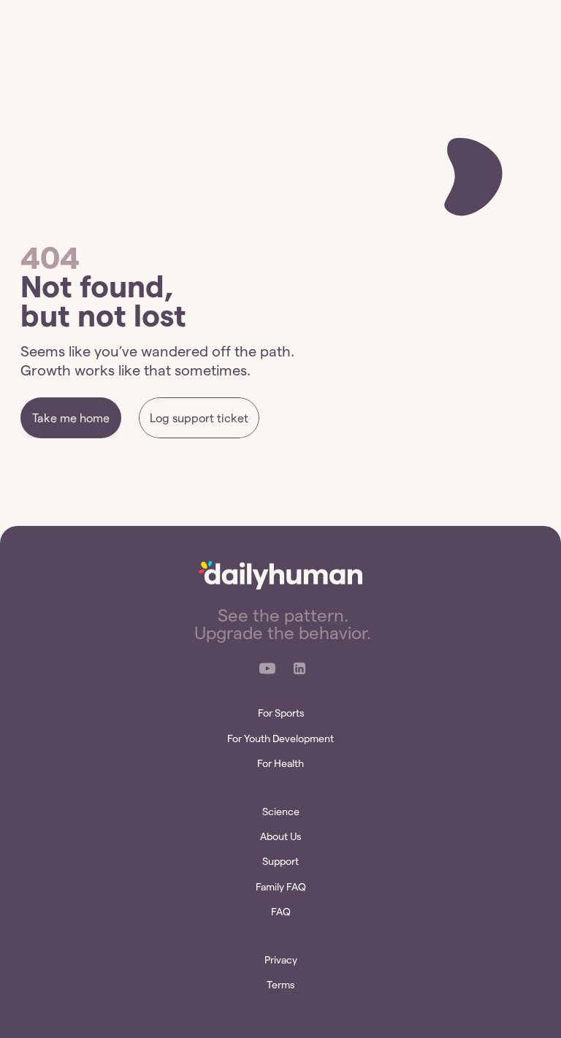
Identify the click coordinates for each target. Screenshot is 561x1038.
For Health (280, 763)
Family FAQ (281, 887)
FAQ (281, 911)
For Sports (281, 713)
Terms (280, 985)
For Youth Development (280, 738)
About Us (280, 836)
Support (280, 861)
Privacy (280, 960)
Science (280, 811)
